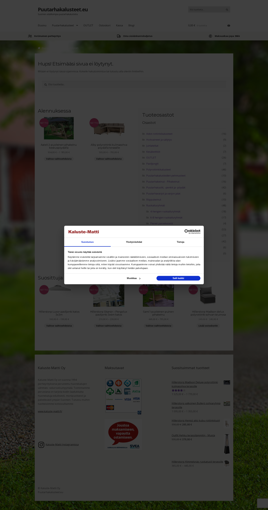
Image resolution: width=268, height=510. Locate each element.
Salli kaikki (178, 278)
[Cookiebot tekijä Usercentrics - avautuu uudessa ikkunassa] (186, 231)
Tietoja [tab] (180, 242)
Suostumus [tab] (87, 242)
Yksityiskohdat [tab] (134, 242)
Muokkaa (132, 278)
